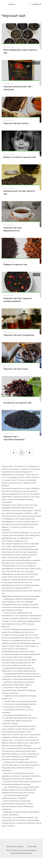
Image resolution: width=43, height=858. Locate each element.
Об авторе (31, 846)
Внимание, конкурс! (15, 846)
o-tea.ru (11, 4)
